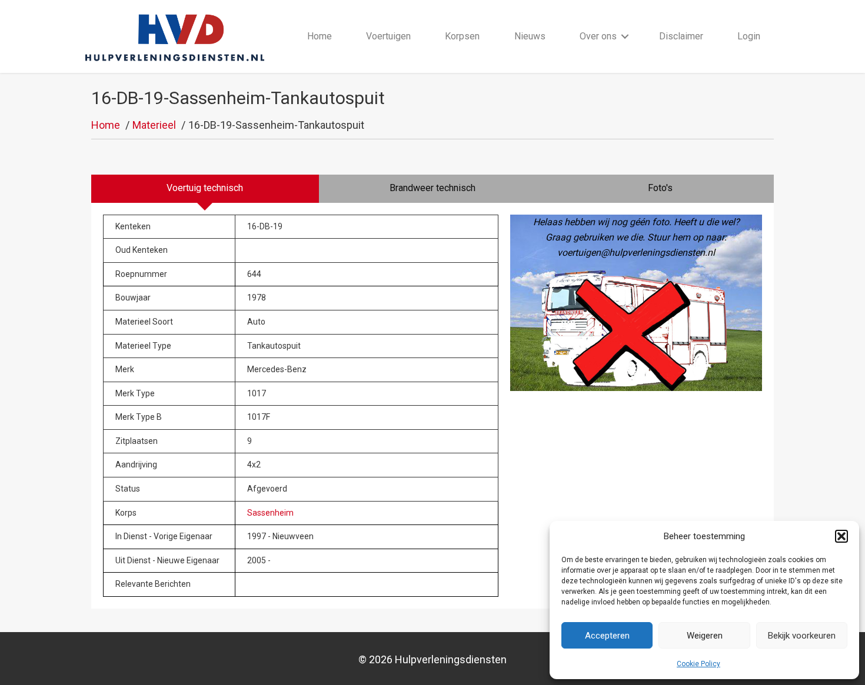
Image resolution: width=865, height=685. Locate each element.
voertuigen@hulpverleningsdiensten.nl (636, 252)
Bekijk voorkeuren (802, 635)
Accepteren (607, 635)
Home (319, 36)
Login (748, 36)
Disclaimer (681, 36)
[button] (841, 536)
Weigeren (705, 635)
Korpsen (462, 36)
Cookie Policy (698, 664)
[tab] (205, 189)
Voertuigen (388, 36)
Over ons (598, 36)
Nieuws (529, 36)
